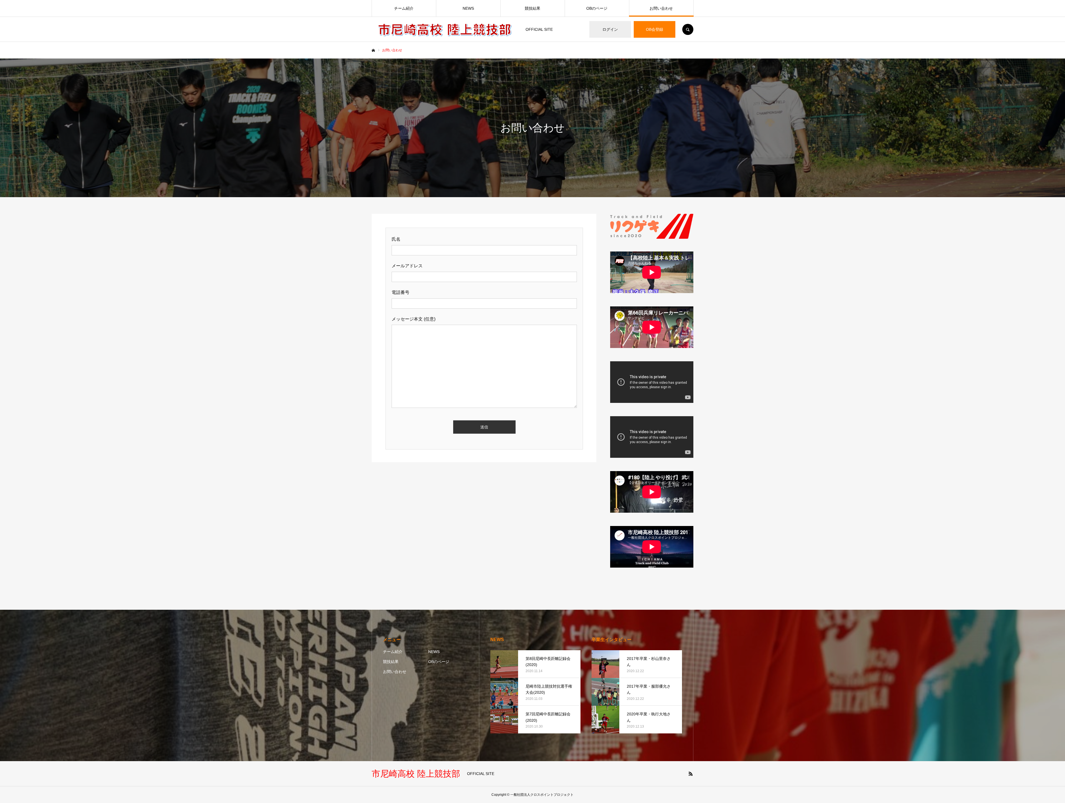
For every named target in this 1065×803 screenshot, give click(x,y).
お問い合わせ (661, 8)
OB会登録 (654, 29)
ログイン (610, 29)
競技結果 (532, 8)
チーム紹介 (404, 8)
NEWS (468, 8)
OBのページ (596, 8)
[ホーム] (373, 50)
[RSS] (690, 773)
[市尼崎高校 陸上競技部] (445, 29)
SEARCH (687, 29)
